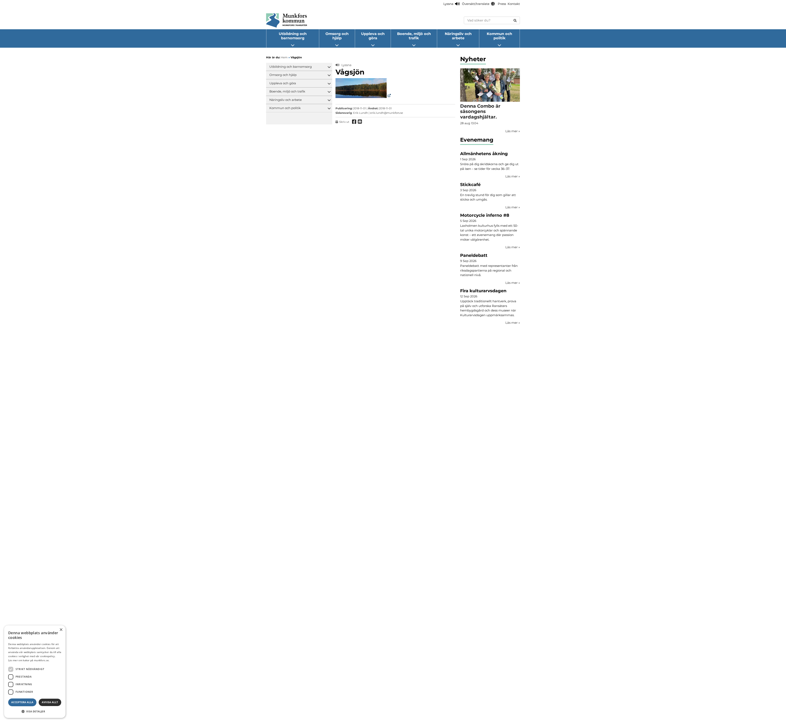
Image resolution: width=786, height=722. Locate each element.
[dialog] (35, 671)
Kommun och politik (499, 36)
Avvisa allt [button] (50, 702)
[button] (34, 711)
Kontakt (514, 4)
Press (502, 4)
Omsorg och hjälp (337, 36)
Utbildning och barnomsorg (293, 36)
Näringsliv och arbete (458, 36)
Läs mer (512, 176)
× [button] (60, 629)
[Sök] (515, 20)
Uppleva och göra (373, 36)
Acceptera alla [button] (22, 702)
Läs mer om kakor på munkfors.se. (29, 660)
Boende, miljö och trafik (414, 36)
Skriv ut (344, 121)
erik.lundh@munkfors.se (386, 112)
